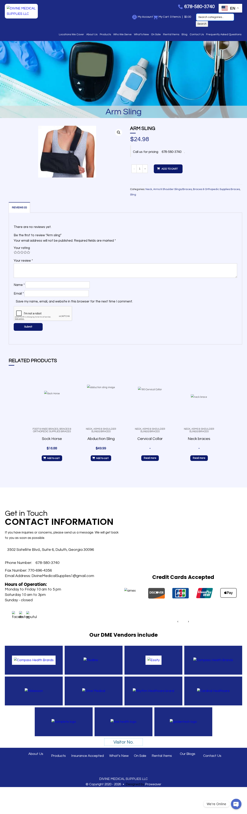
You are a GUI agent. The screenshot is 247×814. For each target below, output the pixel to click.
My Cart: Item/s (170, 16)
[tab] (19, 207)
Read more (150, 458)
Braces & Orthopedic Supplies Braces (216, 189)
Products (105, 34)
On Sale (156, 34)
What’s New (141, 34)
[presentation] (177, 621)
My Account (145, 16)
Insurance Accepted (87, 756)
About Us (91, 34)
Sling (133, 194)
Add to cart (170, 168)
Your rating (22, 248)
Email (19, 293)
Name (19, 285)
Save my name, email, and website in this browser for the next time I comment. (74, 301)
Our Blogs (187, 754)
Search (201, 24)
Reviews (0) (19, 207)
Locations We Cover (71, 34)
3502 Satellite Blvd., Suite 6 (50, 550)
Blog (184, 34)
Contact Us (197, 34)
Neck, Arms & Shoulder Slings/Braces (168, 189)
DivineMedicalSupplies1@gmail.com (62, 576)
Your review (23, 260)
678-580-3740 (171, 152)
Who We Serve (122, 34)
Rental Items (171, 34)
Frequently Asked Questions (223, 34)
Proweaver (153, 784)
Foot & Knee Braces (45, 429)
